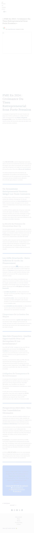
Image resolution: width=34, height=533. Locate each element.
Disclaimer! (26, 4)
